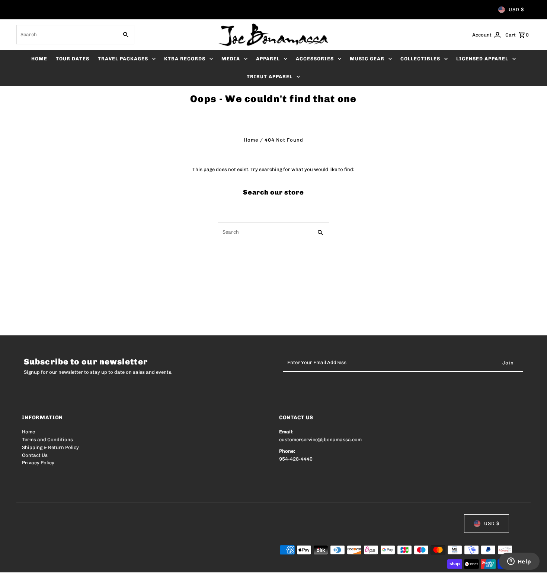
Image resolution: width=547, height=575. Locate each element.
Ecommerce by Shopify (159, 564)
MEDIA (230, 58)
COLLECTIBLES (420, 58)
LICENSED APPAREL (482, 58)
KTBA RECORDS (184, 58)
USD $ (516, 9)
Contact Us (35, 455)
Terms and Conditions (47, 439)
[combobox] (66, 34)
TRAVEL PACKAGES (123, 58)
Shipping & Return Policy (50, 447)
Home (251, 140)
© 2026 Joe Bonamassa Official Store (65, 564)
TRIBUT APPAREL (269, 76)
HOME (39, 58)
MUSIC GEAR (367, 58)
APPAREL (268, 58)
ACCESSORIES (315, 58)
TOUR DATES (72, 58)
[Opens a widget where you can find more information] (519, 562)
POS (117, 564)
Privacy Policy (38, 462)
